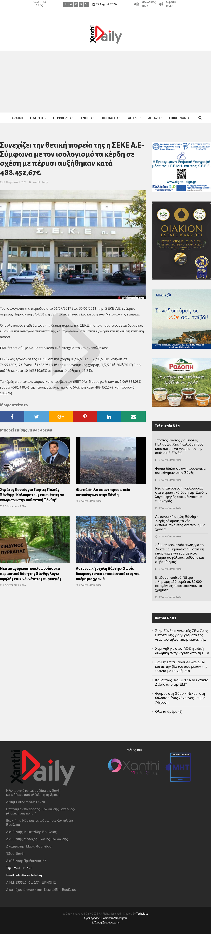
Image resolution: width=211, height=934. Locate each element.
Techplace (142, 913)
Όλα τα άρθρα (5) (168, 711)
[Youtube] (81, 4)
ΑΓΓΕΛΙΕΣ (134, 118)
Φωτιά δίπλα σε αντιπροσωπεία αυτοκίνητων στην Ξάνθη (180, 470)
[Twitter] (70, 4)
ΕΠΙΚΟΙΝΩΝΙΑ (179, 118)
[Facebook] (65, 4)
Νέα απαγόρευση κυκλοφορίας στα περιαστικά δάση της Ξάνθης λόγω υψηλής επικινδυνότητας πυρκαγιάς (30, 574)
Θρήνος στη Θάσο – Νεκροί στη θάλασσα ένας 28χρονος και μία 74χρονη (180, 698)
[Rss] (86, 4)
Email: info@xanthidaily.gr (24, 875)
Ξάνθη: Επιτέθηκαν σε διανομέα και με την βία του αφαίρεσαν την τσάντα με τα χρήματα (181, 666)
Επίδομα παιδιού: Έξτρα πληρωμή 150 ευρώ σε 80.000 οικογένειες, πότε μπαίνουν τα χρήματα (178, 583)
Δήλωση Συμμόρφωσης (105, 922)
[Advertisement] (105, 81)
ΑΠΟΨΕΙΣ (155, 118)
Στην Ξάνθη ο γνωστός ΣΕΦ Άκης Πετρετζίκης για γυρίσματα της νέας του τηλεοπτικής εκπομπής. (181, 635)
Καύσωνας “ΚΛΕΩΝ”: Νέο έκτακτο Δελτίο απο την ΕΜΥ (181, 682)
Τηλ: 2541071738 (19, 868)
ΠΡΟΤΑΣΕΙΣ (110, 118)
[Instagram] (76, 4)
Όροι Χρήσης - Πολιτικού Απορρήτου (105, 918)
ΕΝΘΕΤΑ (87, 118)
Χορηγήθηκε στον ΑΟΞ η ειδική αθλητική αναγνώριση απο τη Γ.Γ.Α (182, 650)
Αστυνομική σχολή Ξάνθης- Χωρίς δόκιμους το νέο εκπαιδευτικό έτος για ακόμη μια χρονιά (107, 574)
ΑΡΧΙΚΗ (17, 118)
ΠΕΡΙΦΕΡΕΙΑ (62, 118)
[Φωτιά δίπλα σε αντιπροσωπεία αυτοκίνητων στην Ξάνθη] (110, 462)
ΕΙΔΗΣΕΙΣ (37, 118)
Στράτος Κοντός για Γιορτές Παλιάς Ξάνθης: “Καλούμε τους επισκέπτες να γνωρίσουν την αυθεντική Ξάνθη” (32, 495)
